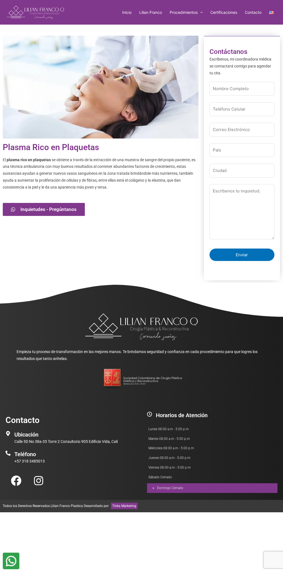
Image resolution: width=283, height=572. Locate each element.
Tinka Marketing (124, 506)
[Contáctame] (11, 561)
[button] (200, 12)
